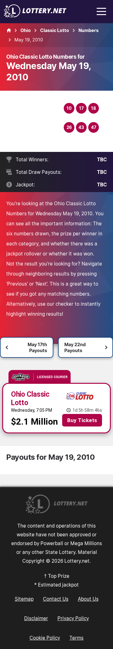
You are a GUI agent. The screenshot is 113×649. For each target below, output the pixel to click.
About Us (88, 599)
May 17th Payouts (37, 347)
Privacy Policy (73, 618)
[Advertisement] (36, 121)
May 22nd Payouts (75, 347)
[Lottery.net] (35, 16)
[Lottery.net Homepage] (9, 30)
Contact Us (55, 599)
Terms (76, 638)
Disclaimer (36, 618)
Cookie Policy (45, 638)
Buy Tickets (82, 420)
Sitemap (24, 599)
